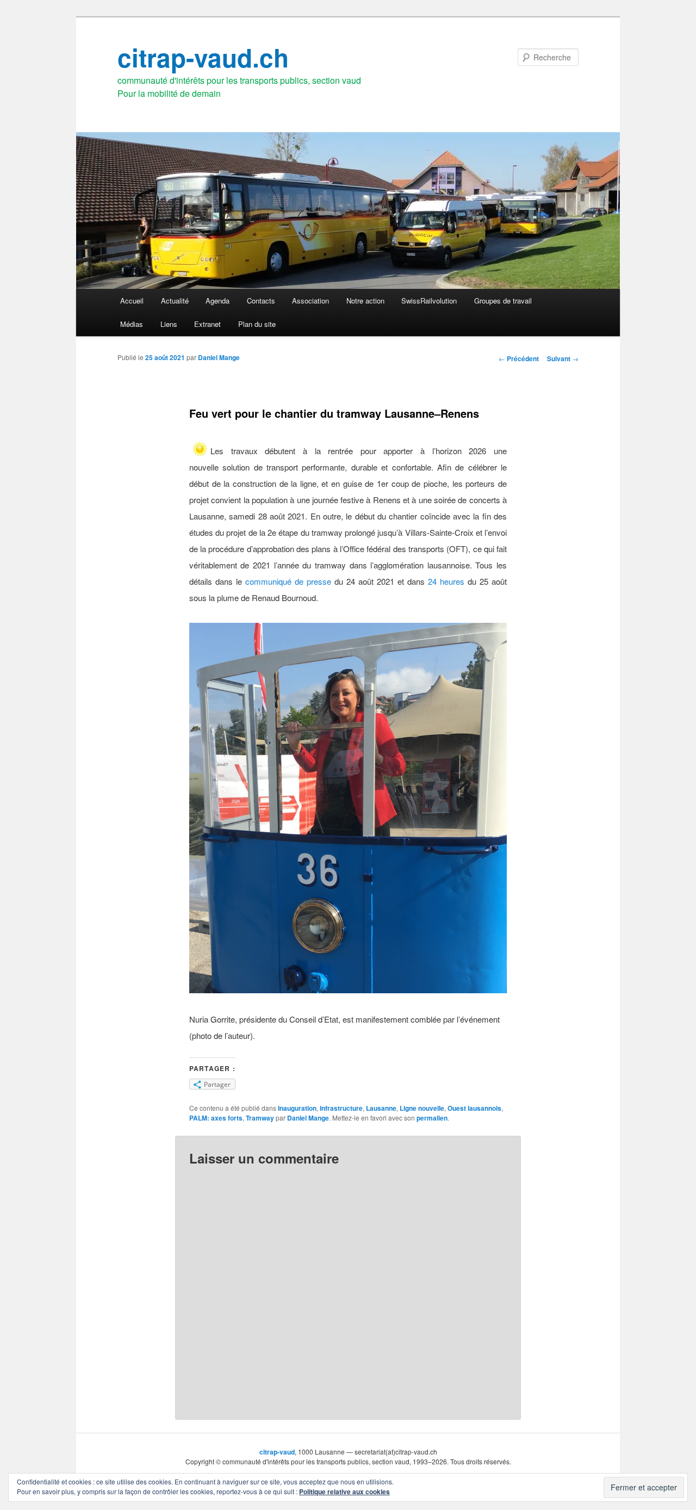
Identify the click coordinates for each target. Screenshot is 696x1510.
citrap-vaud (277, 1452)
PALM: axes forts (216, 1118)
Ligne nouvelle (422, 1108)
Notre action (365, 300)
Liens (168, 324)
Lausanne (381, 1108)
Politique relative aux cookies (344, 1491)
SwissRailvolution (429, 300)
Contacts (261, 300)
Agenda (217, 300)
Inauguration (297, 1108)
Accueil (132, 300)
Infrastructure (341, 1108)
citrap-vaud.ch (203, 57)
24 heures (446, 581)
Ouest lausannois (474, 1108)
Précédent (519, 358)
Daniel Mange (219, 357)
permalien (432, 1118)
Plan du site (257, 324)
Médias (131, 324)
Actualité (175, 300)
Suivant (563, 358)
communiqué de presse (288, 581)
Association (310, 300)
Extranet (207, 324)
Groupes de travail (503, 300)
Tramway (260, 1118)
